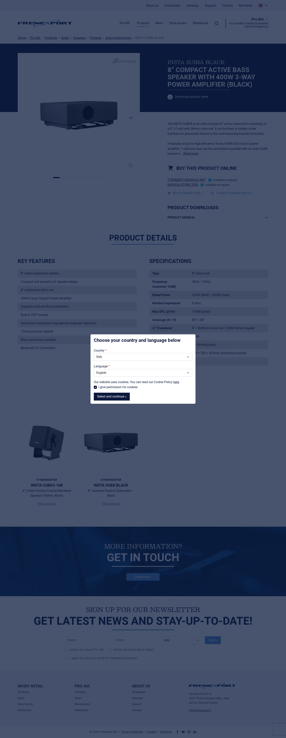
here (176, 382)
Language (101, 366)
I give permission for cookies (118, 387)
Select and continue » (111, 397)
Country (99, 350)
